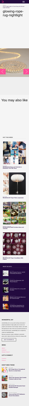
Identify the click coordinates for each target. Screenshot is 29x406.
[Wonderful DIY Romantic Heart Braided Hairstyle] (4, 386)
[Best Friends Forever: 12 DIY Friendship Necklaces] (5, 273)
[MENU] (24, 1)
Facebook (4, 358)
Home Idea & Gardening (7, 226)
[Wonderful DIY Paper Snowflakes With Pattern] (14, 243)
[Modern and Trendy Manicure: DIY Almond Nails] (5, 298)
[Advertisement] (14, 32)
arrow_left (4, 72)
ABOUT (3, 348)
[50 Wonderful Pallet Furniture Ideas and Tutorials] (14, 213)
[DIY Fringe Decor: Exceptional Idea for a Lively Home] (4, 370)
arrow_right (26, 72)
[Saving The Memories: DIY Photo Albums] (5, 281)
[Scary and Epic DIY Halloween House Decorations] (4, 395)
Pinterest (4, 360)
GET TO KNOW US (9, 339)
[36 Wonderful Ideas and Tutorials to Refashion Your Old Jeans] (14, 152)
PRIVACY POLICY (6, 352)
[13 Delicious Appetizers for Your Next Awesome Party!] (5, 306)
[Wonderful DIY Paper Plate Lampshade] (14, 183)
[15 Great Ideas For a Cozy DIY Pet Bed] (5, 290)
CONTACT (4, 350)
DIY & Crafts (5, 196)
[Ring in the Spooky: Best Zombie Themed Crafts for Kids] (4, 378)
